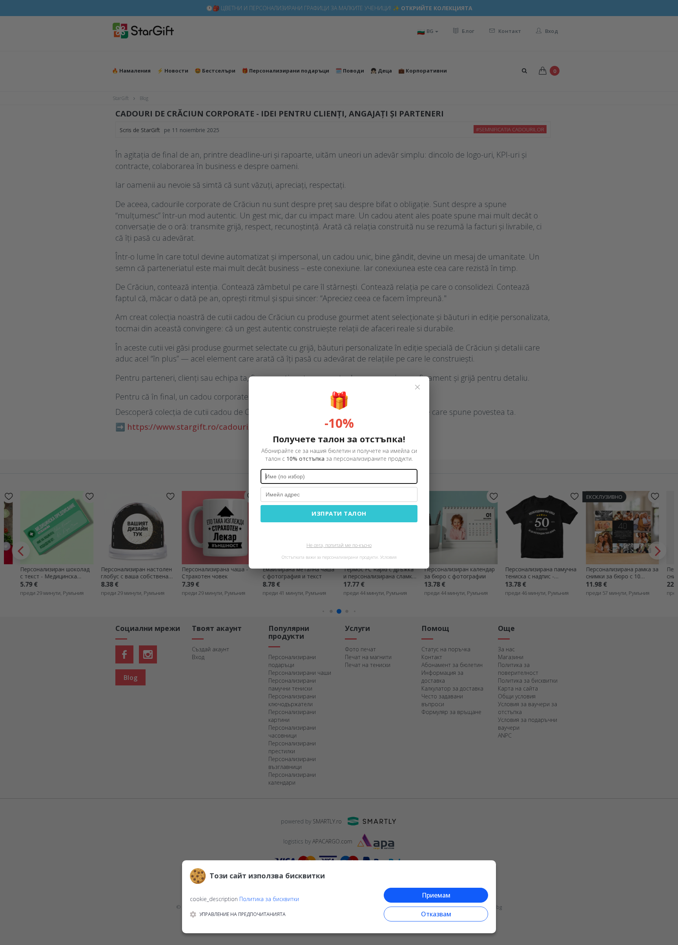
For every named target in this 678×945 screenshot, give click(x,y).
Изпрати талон (339, 513)
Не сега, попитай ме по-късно (339, 545)
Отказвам (436, 914)
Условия (388, 557)
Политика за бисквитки (269, 899)
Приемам (436, 895)
